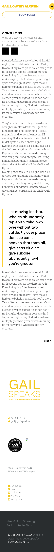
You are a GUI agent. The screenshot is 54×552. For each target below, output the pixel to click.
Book (9, 525)
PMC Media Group (19, 542)
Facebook (15, 485)
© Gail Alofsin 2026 (20, 534)
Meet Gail (12, 521)
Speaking (29, 521)
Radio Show (25, 525)
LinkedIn (15, 492)
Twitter (14, 489)
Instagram (16, 499)
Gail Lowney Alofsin (20, 6)
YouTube (16, 495)
